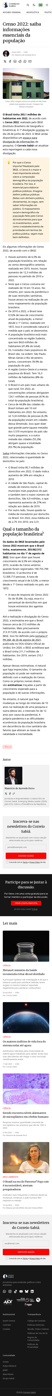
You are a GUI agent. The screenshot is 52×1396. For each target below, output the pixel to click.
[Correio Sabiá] (11, 5)
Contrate (7, 1325)
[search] (28, 5)
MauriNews (8, 1374)
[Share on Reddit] (20, 61)
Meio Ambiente (10, 1177)
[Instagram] (10, 1291)
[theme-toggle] (34, 5)
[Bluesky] (26, 1291)
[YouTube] (21, 1291)
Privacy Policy (35, 862)
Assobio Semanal (12, 12)
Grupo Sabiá (8, 1378)
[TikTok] (15, 1291)
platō (5, 1370)
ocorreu (40, 130)
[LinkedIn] (32, 1291)
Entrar (35, 909)
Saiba (6, 453)
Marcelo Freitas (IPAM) (33, 1208)
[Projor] (28, 1301)
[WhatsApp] (4, 1291)
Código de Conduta (36, 1320)
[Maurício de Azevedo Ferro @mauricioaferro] (6, 793)
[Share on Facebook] (10, 61)
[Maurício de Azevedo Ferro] (6, 53)
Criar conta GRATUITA (26, 903)
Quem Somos (9, 1320)
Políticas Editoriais (35, 1325)
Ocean (6, 1361)
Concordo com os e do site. (27, 862)
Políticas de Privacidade (32, 1345)
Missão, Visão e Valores (38, 1329)
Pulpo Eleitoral (9, 1366)
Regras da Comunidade (33, 1338)
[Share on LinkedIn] (15, 61)
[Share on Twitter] (5, 61)
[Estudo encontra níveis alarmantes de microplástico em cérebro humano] (26, 1088)
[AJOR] (8, 1301)
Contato (6, 1329)
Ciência (7, 747)
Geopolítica (32, 12)
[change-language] (40, 5)
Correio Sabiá (11, 995)
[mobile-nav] (47, 5)
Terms (25, 862)
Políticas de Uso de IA (37, 1333)
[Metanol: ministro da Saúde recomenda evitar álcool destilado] (26, 946)
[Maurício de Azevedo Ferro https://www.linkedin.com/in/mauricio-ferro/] (13, 793)
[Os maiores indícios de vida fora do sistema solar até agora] (26, 1017)
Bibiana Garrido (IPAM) (15, 1208)
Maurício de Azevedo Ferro (25, 55)
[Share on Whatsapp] (25, 61)
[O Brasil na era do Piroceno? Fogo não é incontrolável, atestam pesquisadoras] (26, 1157)
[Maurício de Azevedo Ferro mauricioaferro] (9, 793)
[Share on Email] (30, 61)
